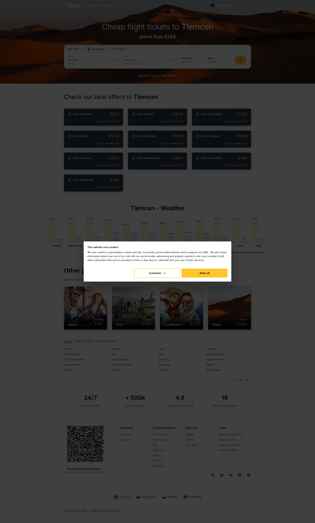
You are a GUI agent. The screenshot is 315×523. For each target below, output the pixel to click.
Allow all (205, 272)
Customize (155, 272)
